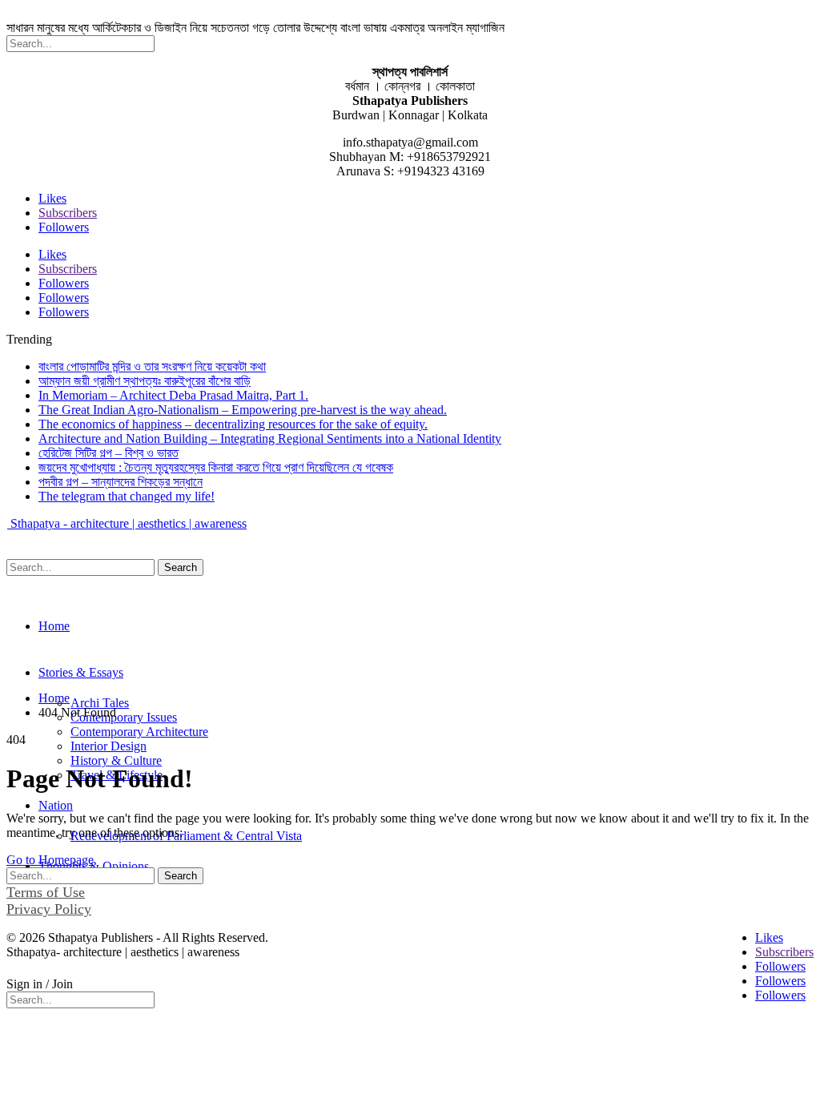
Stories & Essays (80, 672)
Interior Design (108, 746)
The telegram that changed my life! (126, 496)
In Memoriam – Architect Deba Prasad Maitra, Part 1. (173, 395)
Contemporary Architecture (139, 731)
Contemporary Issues (123, 717)
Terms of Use (45, 892)
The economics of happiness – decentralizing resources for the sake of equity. (233, 424)
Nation (55, 805)
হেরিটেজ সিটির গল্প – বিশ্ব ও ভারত (108, 453)
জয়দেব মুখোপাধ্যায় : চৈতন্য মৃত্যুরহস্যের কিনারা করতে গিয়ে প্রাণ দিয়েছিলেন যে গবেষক (215, 467)
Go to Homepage (50, 860)
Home (54, 626)
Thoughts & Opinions (93, 866)
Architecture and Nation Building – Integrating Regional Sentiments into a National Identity (269, 438)
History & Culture (116, 760)
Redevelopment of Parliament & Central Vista (186, 836)
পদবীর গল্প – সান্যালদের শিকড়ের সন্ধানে (120, 482)
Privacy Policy (48, 909)
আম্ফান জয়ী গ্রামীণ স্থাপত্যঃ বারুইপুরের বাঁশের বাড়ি (144, 381)
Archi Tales (99, 703)
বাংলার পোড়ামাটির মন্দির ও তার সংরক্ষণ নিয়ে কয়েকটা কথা (152, 366)
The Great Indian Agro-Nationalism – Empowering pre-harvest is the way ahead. (242, 409)
